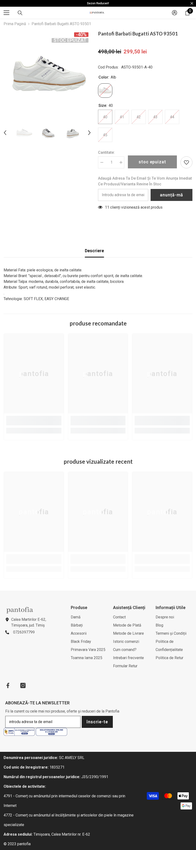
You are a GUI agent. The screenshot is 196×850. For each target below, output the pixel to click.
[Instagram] (23, 685)
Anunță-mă (171, 194)
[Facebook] (8, 685)
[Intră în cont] (174, 13)
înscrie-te (97, 721)
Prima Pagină (15, 24)
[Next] (89, 132)
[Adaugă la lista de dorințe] (186, 162)
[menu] (6, 13)
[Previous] (5, 132)
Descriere (94, 250)
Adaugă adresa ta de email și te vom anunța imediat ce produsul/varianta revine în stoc (145, 181)
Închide (192, 3)
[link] (33, 420)
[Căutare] (20, 13)
